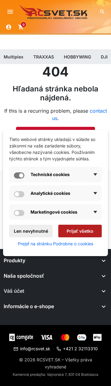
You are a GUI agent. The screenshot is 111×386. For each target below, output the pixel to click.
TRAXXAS (43, 56)
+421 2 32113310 (80, 348)
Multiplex (13, 56)
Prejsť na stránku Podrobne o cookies (55, 243)
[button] (102, 12)
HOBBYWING (77, 56)
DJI (104, 56)
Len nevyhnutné (31, 231)
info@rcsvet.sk (35, 348)
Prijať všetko (80, 231)
